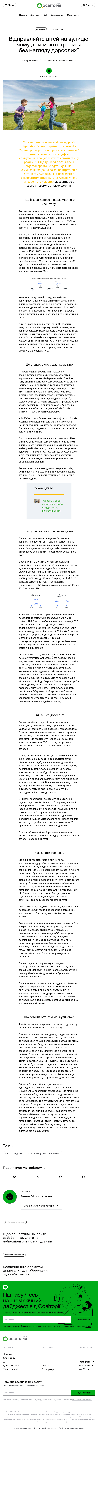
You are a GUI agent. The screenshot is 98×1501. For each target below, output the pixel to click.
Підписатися (83, 1320)
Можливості (73, 15)
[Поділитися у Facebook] (60, 1176)
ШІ (45, 15)
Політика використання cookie (71, 1428)
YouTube (84, 1369)
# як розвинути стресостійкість (59, 60)
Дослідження (57, 15)
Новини (23, 15)
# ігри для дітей (31, 60)
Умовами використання (82, 1326)
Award (45, 1365)
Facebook (84, 1365)
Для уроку (35, 15)
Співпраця (48, 1369)
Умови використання (22, 1428)
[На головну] (49, 5)
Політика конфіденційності (45, 1428)
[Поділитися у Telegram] (14, 1176)
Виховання (40, 29)
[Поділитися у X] (37, 1176)
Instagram (84, 1361)
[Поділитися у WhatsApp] (83, 1176)
